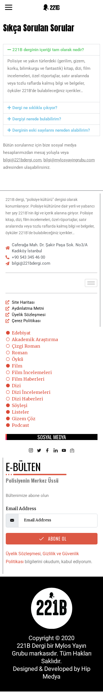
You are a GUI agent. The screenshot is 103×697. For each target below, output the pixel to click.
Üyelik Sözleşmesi (23, 553)
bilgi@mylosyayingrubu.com (69, 159)
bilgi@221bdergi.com (22, 159)
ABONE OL (56, 538)
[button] (51, 49)
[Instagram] (31, 451)
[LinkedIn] (56, 451)
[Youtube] (64, 451)
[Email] (72, 451)
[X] (39, 451)
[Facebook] (47, 451)
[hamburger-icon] (91, 283)
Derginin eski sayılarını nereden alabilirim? (51, 130)
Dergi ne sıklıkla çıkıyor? (34, 107)
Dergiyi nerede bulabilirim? (36, 119)
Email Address (21, 508)
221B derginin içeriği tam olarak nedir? (48, 49)
